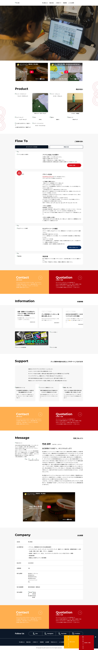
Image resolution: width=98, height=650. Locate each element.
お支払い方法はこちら (73, 247)
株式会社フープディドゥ (33, 573)
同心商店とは (45, 3)
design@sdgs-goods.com (48, 176)
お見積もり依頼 (72, 165)
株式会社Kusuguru (32, 578)
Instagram (50, 633)
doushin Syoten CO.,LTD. (47, 647)
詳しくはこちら (26, 318)
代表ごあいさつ (54, 642)
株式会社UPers (31, 575)
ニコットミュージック (32, 580)
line (37, 633)
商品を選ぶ (51, 3)
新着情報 (65, 3)
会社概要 (47, 642)
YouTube (63, 633)
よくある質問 (71, 3)
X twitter (77, 633)
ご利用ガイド (58, 3)
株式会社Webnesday (32, 576)
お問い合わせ (72, 641)
